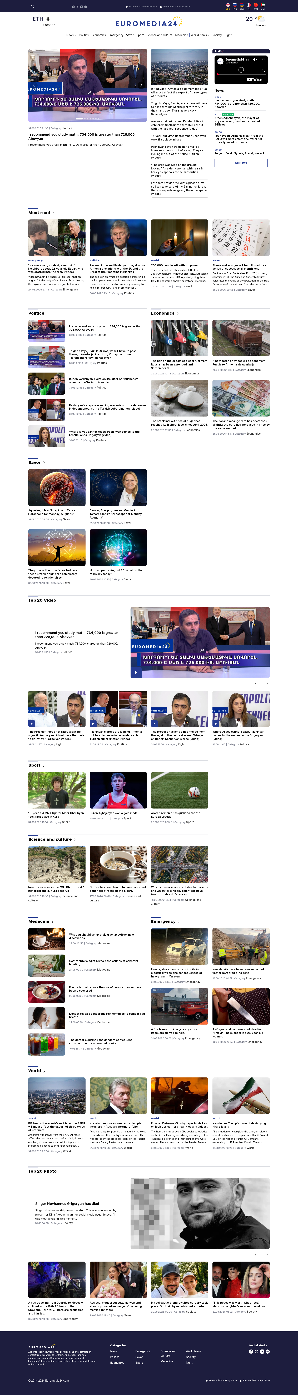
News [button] (70, 35)
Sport (140, 35)
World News (193, 1351)
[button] (141, 85)
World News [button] (199, 35)
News (113, 1351)
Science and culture (159, 35)
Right (228, 35)
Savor (130, 35)
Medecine (181, 35)
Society (217, 35)
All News (241, 162)
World (67, 286)
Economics (99, 35)
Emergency (116, 35)
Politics (84, 35)
